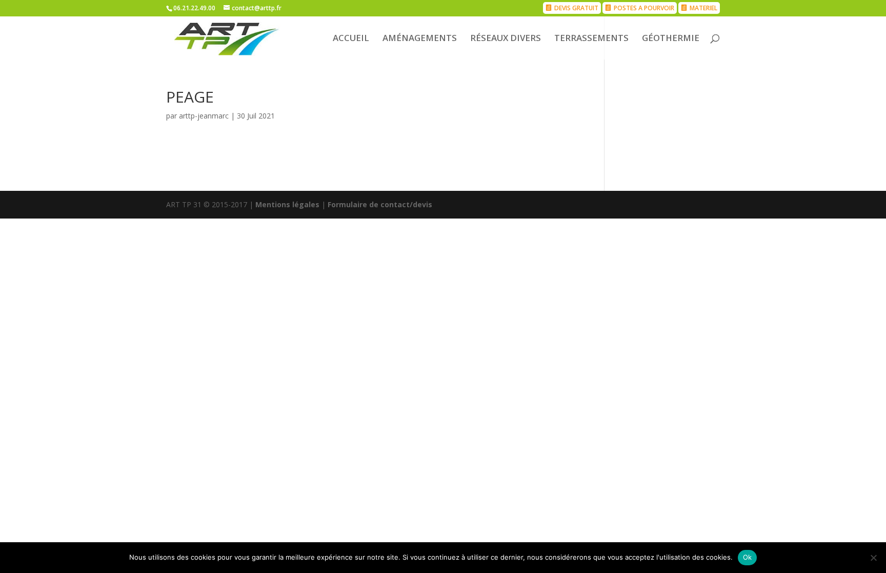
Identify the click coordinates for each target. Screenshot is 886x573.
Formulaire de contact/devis (380, 204)
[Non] (873, 557)
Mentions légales (287, 204)
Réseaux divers (505, 39)
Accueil (351, 39)
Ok (747, 557)
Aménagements (419, 39)
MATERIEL (703, 8)
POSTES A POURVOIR (644, 8)
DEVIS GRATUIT (576, 8)
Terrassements (591, 39)
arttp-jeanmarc (204, 116)
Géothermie (670, 39)
